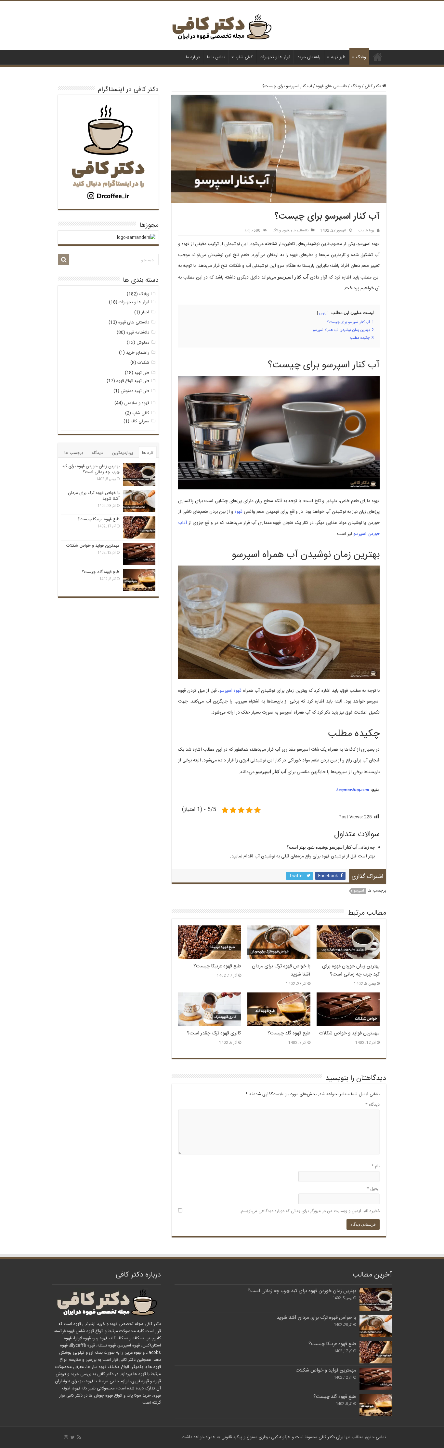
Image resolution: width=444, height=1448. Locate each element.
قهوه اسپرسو (230, 691)
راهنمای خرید (308, 57)
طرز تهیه (338, 57)
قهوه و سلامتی (136, 403)
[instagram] (66, 1437)
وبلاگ (361, 57)
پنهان (322, 313)
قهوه (238, 512)
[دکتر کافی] (222, 28)
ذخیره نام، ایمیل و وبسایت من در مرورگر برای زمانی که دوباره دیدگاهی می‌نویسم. (310, 1211)
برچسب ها (73, 453)
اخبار (145, 312)
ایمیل (373, 1188)
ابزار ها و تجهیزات (275, 57)
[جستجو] (63, 259)
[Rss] (79, 1437)
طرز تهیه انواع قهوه (132, 381)
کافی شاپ (244, 57)
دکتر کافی (377, 56)
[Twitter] (72, 1437)
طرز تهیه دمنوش (135, 391)
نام (376, 1166)
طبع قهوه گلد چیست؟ (289, 1033)
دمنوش (143, 342)
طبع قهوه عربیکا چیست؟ (217, 966)
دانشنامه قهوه (137, 332)
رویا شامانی (366, 230)
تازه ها (147, 453)
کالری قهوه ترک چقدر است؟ (214, 1033)
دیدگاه (372, 1104)
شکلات (143, 362)
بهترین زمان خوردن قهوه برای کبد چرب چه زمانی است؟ (351, 970)
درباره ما (193, 57)
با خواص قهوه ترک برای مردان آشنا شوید (94, 495)
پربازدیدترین (122, 453)
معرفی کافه (140, 421)
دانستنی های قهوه (331, 86)
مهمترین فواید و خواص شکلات (349, 1033)
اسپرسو (359, 891)
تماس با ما (216, 57)
